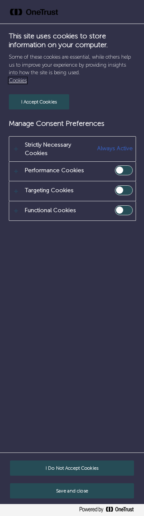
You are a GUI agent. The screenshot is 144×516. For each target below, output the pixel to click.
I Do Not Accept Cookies (72, 468)
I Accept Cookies (39, 102)
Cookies (18, 80)
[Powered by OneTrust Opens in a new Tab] (109, 511)
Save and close (72, 491)
